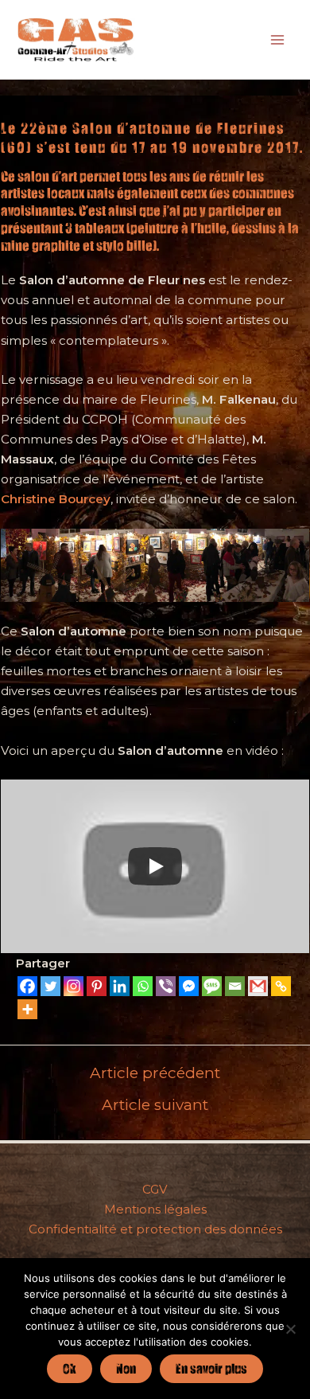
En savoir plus (211, 1368)
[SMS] (212, 986)
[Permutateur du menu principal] (278, 39)
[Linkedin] (120, 986)
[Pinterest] (97, 986)
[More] (27, 1009)
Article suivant (155, 1104)
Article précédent (155, 1073)
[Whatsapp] (143, 986)
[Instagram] (73, 986)
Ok (69, 1368)
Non (126, 1368)
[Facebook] (27, 986)
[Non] (290, 1329)
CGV (155, 1189)
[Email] (235, 986)
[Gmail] (258, 986)
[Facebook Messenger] (189, 986)
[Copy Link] (281, 986)
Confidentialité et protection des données (155, 1229)
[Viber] (166, 986)
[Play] (155, 866)
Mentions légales (155, 1209)
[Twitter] (50, 986)
